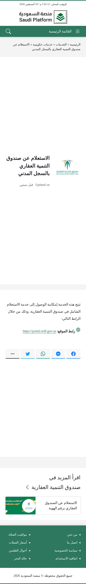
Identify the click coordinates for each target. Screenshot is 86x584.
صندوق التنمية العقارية (56, 487)
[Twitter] (28, 354)
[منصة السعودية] (43, 17)
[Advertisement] (43, 106)
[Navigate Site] (64, 31)
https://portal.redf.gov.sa (39, 331)
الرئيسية (75, 44)
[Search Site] (8, 31)
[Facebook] (73, 354)
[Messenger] (58, 354)
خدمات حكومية (42, 44)
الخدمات (61, 44)
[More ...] (13, 354)
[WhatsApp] (43, 354)
